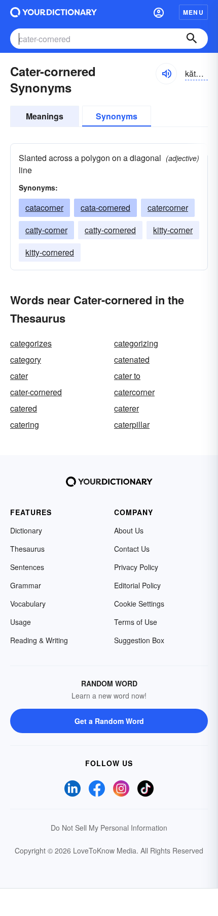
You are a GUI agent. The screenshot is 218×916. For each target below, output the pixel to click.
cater (19, 376)
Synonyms (116, 116)
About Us (128, 530)
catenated (132, 359)
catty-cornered (110, 230)
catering (24, 424)
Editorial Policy (137, 585)
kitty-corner (173, 230)
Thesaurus (27, 549)
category (25, 359)
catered (23, 408)
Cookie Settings (139, 603)
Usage (20, 622)
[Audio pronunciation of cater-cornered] (166, 73)
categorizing (136, 343)
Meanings (44, 116)
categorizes (31, 343)
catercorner (168, 207)
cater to (127, 376)
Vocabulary (28, 603)
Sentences (27, 567)
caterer (126, 408)
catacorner (44, 207)
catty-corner (46, 230)
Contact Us (132, 549)
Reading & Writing (39, 640)
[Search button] (191, 38)
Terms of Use (135, 622)
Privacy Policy (136, 567)
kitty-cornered (49, 252)
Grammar (25, 585)
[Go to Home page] (53, 12)
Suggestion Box (139, 640)
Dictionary (26, 530)
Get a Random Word (109, 721)
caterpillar (132, 424)
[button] (159, 12)
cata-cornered (105, 207)
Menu (193, 12)
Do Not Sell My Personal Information (109, 828)
